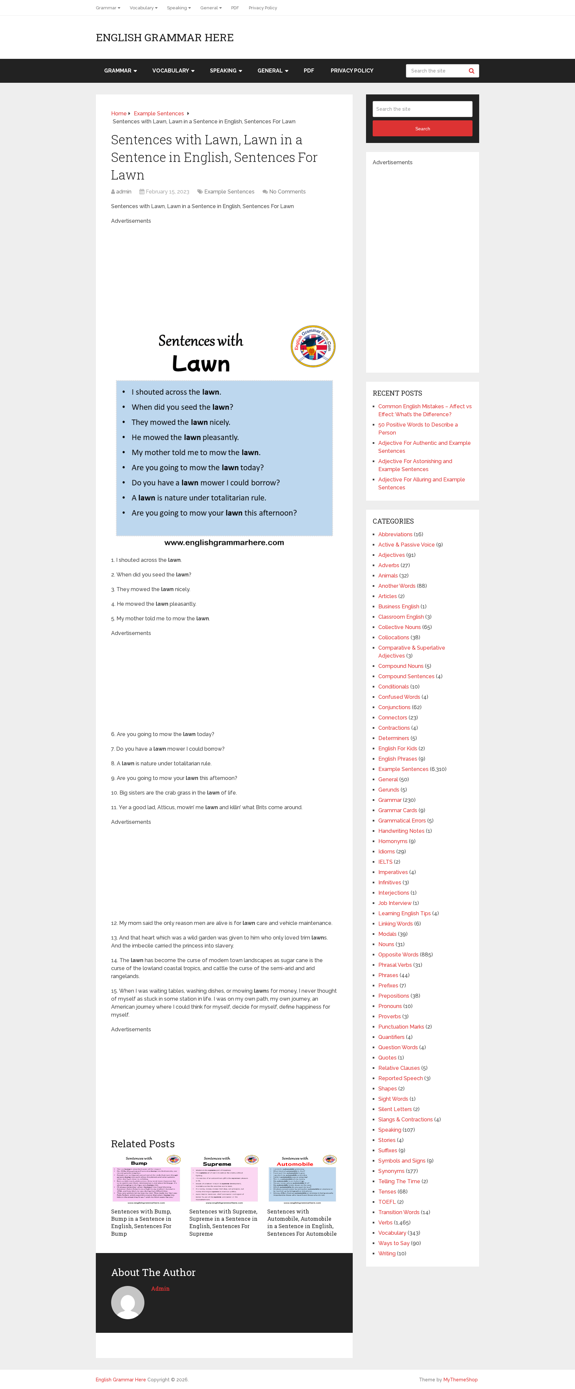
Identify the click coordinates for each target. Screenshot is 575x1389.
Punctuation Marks (401, 1027)
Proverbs (389, 1016)
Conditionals (393, 687)
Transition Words (399, 1212)
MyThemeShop (461, 1379)
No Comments (287, 192)
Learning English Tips (404, 913)
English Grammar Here (165, 37)
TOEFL (387, 1202)
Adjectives (391, 555)
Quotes (387, 1058)
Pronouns (390, 1006)
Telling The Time (399, 1181)
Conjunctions (394, 707)
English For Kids (397, 748)
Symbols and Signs (402, 1161)
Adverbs (388, 565)
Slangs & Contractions (405, 1119)
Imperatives (393, 872)
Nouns (386, 944)
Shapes (387, 1088)
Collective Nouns (399, 627)
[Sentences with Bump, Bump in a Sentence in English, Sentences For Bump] (146, 1179)
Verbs (385, 1222)
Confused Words (399, 697)
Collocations (393, 637)
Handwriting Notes (401, 831)
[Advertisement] (224, 271)
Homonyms (393, 841)
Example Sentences (229, 192)
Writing (387, 1253)
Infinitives (389, 882)
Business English (398, 606)
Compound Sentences (406, 676)
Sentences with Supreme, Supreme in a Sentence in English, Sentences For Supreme (223, 1222)
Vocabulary (142, 7)
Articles (387, 596)
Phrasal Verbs (395, 965)
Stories (387, 1140)
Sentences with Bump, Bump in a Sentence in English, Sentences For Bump (141, 1222)
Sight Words (393, 1099)
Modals (387, 934)
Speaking (177, 7)
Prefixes (388, 985)
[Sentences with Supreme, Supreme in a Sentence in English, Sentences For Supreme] (224, 1179)
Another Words (397, 586)
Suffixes (387, 1150)
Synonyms (391, 1171)
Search (472, 70)
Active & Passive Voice (406, 545)
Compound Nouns (401, 666)
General (209, 7)
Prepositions (393, 996)
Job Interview (395, 903)
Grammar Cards (397, 810)
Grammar (106, 7)
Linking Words (395, 924)
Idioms (386, 851)
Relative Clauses (399, 1068)
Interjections (393, 893)
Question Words (398, 1047)
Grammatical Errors (402, 821)
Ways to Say (394, 1243)
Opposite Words (398, 954)
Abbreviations (395, 534)
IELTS (385, 862)
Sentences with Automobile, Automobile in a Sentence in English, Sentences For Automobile (302, 1222)
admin (123, 192)
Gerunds (388, 790)
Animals (388, 575)
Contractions (394, 728)
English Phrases (397, 759)
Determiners (393, 738)
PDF (235, 7)
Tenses (387, 1192)
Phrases (388, 975)
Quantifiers (391, 1037)
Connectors (392, 717)
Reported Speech (400, 1078)
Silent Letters (395, 1109)
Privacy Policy (263, 7)
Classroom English (401, 617)
